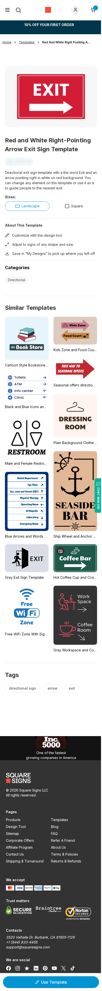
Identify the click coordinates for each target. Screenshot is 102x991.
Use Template (54, 982)
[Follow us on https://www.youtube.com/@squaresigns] (54, 968)
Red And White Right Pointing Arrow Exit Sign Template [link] (67, 42)
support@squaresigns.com (28, 947)
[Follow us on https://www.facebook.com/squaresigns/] (8, 968)
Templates (59, 820)
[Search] (18, 10)
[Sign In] (76, 9)
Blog (54, 827)
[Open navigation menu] (7, 10)
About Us (58, 847)
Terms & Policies (64, 854)
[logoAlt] (51, 778)
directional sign (22, 688)
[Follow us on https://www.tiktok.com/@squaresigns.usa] (72, 968)
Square (77, 206)
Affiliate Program (19, 847)
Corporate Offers (20, 840)
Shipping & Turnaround (25, 861)
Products (13, 820)
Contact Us (15, 854)
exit (72, 688)
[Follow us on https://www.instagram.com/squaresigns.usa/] (17, 968)
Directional (16, 280)
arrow (52, 688)
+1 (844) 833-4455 (21, 942)
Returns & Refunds (66, 861)
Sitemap (12, 833)
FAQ (54, 833)
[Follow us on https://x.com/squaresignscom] (63, 968)
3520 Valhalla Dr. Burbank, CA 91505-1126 (40, 937)
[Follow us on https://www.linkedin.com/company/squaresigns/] (36, 968)
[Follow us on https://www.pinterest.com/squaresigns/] (45, 968)
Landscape (31, 206)
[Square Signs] (48, 10)
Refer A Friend (63, 840)
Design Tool (16, 827)
